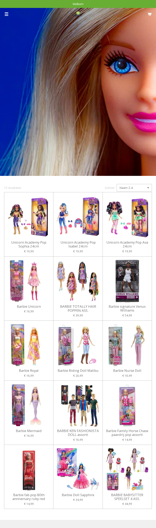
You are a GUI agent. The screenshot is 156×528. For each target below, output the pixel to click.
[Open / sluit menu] (6, 14)
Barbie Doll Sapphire (78, 495)
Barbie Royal (29, 371)
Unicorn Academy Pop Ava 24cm (127, 244)
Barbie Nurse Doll (127, 371)
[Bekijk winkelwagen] (149, 14)
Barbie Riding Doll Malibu (78, 371)
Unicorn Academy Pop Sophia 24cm (28, 244)
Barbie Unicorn (29, 306)
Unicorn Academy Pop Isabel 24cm (78, 244)
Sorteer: (110, 188)
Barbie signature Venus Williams (127, 308)
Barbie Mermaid (29, 431)
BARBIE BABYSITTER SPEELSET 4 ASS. (127, 497)
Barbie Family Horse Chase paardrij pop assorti (127, 433)
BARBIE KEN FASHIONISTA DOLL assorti (78, 433)
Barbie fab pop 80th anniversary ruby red (28, 497)
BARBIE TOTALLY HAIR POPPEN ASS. (78, 308)
